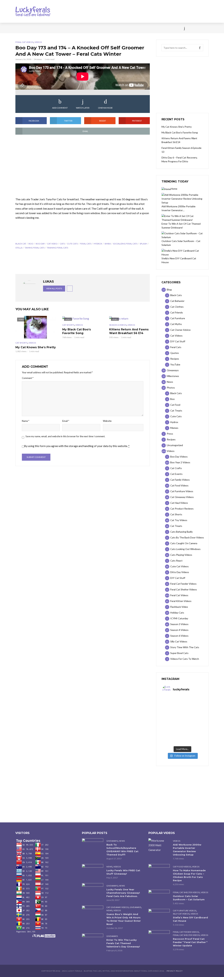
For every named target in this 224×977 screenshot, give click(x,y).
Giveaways (112, 841)
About (135, 28)
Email (65, 421)
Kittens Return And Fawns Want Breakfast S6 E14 (129, 331)
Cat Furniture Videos (184, 910)
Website (107, 421)
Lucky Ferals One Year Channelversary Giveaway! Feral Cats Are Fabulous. (123, 893)
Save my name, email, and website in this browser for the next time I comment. (65, 436)
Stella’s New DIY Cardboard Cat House (190, 919)
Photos (72, 28)
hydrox (98, 243)
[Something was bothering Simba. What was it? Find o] (192, 726)
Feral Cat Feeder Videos (186, 932)
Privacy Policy (175, 971)
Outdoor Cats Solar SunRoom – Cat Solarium (189, 898)
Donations (89, 28)
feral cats (85, 243)
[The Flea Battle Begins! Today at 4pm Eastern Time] (172, 703)
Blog (43, 28)
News (31, 28)
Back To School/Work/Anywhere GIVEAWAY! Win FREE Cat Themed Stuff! (122, 849)
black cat (20, 243)
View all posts (54, 288)
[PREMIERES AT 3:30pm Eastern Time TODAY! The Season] (192, 703)
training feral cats (57, 247)
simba (107, 243)
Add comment (60, 107)
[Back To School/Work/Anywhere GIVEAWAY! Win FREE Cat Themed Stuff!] (92, 845)
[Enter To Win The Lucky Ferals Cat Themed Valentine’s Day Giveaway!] (92, 941)
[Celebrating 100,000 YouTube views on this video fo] (192, 738)
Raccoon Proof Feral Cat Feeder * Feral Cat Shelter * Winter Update (190, 942)
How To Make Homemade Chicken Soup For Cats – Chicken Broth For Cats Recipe (189, 875)
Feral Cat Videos (24, 42)
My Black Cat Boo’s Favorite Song (76, 331)
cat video (52, 243)
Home (19, 28)
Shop (105, 28)
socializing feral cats (125, 243)
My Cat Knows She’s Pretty (35, 347)
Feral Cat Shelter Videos (186, 892)
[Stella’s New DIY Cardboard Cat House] (159, 916)
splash (143, 243)
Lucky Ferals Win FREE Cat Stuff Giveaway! (123, 872)
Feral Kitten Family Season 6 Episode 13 (181, 149)
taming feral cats (34, 247)
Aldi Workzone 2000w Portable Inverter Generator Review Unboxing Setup (187, 849)
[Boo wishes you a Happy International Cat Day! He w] (192, 714)
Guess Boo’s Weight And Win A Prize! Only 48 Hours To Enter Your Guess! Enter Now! (123, 919)
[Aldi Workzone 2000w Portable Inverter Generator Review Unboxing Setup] (159, 845)
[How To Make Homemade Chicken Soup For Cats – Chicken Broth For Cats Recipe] (159, 871)
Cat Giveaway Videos (117, 907)
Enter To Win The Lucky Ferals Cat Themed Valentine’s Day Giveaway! (123, 943)
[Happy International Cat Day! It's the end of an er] (172, 738)
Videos (56, 28)
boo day (40, 243)
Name (25, 421)
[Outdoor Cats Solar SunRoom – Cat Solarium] (159, 897)
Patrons (150, 28)
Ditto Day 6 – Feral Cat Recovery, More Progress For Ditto (179, 159)
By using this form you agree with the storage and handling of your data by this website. (77, 446)
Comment (27, 378)
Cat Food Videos (182, 866)
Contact (120, 28)
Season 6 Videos (118, 325)
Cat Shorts (21, 342)
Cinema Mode (105, 107)
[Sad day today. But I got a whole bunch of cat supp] (172, 714)
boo (31, 243)
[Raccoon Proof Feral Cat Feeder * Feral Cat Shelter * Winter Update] (159, 937)
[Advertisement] (82, 166)
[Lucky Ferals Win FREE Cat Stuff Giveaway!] (92, 871)
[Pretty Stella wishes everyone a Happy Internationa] (172, 726)
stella (18, 247)
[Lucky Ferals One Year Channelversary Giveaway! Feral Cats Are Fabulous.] (92, 890)
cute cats (72, 243)
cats (62, 243)
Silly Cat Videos (181, 913)
